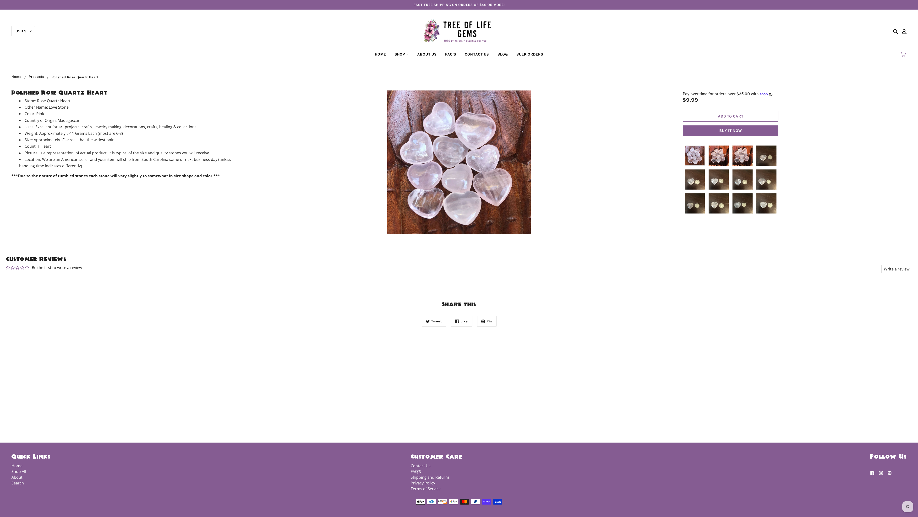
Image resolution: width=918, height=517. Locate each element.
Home (16, 77)
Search (17, 483)
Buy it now (730, 131)
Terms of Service (426, 488)
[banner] (459, 30)
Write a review (896, 269)
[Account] (904, 31)
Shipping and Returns (430, 477)
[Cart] (904, 54)
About (16, 477)
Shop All (18, 471)
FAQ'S (416, 471)
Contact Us (421, 465)
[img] (895, 31)
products (36, 77)
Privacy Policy (423, 483)
